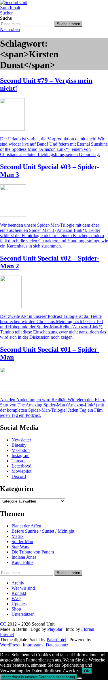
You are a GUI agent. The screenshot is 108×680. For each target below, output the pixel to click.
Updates (19, 603)
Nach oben (10, 29)
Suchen (7, 12)
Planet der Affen (26, 525)
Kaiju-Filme (22, 562)
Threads (19, 460)
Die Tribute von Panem (33, 551)
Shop (16, 608)
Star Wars (20, 546)
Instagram (20, 455)
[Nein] (79, 678)
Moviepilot (21, 471)
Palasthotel (56, 639)
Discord (19, 476)
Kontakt (19, 593)
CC (3, 624)
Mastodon (21, 450)
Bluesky (19, 445)
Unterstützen (23, 614)
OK (87, 671)
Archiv (18, 582)
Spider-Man (22, 541)
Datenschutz (57, 644)
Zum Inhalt (10, 7)
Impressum (33, 644)
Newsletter (21, 439)
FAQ (16, 598)
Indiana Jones (24, 557)
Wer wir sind (23, 588)
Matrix (18, 536)
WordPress (10, 644)
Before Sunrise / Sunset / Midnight (43, 531)
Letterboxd (21, 465)
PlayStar (54, 629)
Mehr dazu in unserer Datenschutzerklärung (38, 677)
